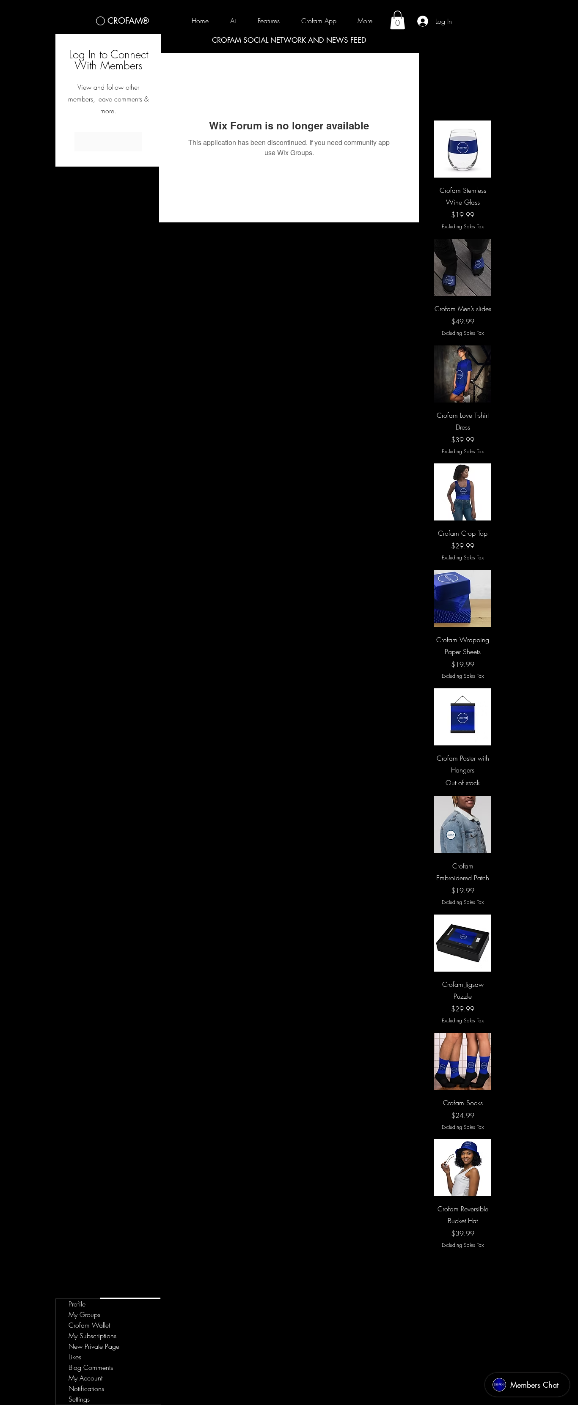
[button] (397, 20)
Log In (108, 141)
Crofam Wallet (89, 1325)
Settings (79, 1399)
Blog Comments (91, 1367)
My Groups (84, 1314)
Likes (75, 1356)
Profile (77, 1304)
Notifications (86, 1388)
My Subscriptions (92, 1335)
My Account (85, 1378)
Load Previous (462, 96)
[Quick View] (462, 149)
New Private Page (94, 1346)
